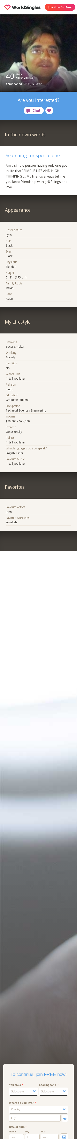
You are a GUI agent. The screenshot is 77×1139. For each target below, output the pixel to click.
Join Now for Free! (60, 7)
